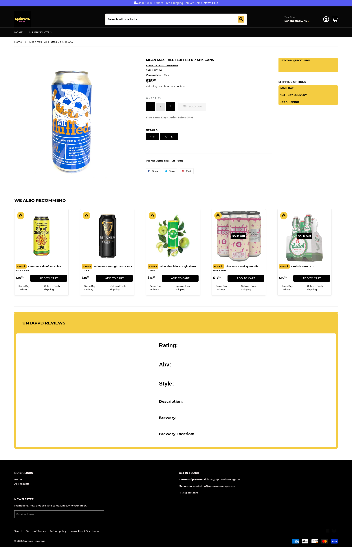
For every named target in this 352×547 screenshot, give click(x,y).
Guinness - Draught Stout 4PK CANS (107, 268)
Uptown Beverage (34, 540)
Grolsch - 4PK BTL (297, 266)
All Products (39, 32)
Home (18, 32)
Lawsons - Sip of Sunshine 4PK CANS (38, 268)
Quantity (154, 98)
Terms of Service (36, 531)
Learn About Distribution (85, 531)
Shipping (151, 86)
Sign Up (111, 514)
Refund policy (58, 531)
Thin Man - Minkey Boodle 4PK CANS (235, 268)
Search (18, 531)
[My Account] (326, 19)
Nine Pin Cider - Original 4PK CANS (172, 268)
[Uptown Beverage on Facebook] (328, 531)
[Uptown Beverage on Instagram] (334, 531)
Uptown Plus (209, 3)
